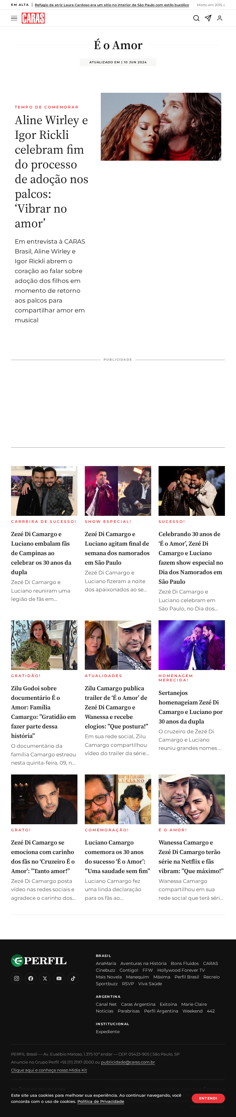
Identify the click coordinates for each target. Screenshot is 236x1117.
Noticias (104, 1011)
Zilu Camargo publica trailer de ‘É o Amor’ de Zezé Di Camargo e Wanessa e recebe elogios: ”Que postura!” (116, 707)
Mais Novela (109, 977)
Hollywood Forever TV (181, 970)
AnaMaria (106, 963)
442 (211, 1011)
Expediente (108, 1031)
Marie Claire (194, 1004)
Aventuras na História (143, 963)
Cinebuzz (105, 970)
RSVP (128, 983)
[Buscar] (196, 18)
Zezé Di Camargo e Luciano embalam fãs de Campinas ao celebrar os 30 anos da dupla (41, 553)
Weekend (193, 1011)
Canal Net (106, 1004)
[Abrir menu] (15, 18)
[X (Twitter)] (44, 978)
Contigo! (129, 970)
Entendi (208, 1098)
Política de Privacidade (100, 1101)
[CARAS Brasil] (33, 18)
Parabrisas (129, 1011)
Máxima (161, 977)
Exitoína (168, 1004)
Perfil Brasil (187, 977)
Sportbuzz (107, 983)
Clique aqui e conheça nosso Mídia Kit (49, 1070)
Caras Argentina (138, 1004)
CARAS (210, 963)
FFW (148, 970)
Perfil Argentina (161, 1011)
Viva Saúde (150, 983)
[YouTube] (59, 978)
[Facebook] (30, 978)
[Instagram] (16, 978)
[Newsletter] (208, 18)
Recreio (211, 977)
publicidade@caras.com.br (128, 1062)
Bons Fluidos (185, 963)
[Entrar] (219, 18)
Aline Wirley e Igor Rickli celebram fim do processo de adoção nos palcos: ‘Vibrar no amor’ (51, 171)
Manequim (137, 977)
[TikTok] (73, 978)
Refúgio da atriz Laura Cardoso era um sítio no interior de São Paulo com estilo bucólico (112, 5)
